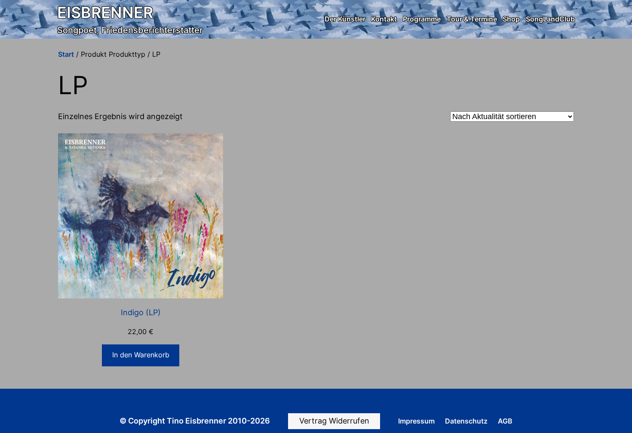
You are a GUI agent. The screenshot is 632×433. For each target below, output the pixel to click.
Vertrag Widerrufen (334, 420)
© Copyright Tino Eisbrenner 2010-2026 (195, 420)
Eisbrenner (105, 12)
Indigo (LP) (141, 312)
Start (66, 54)
